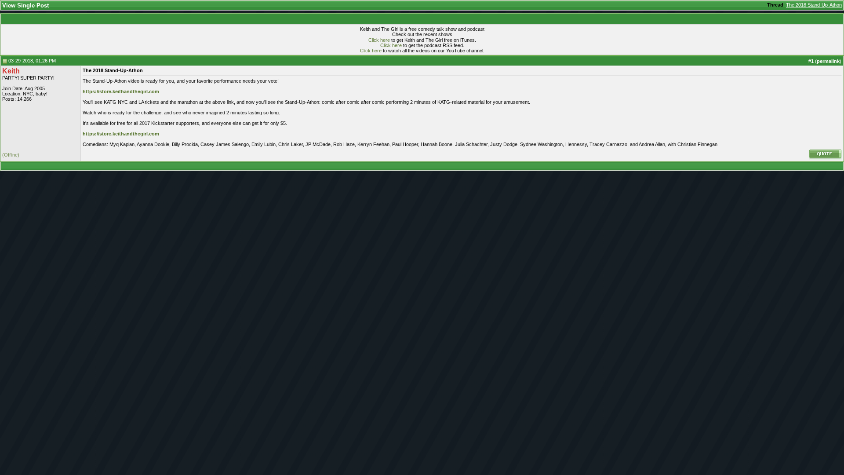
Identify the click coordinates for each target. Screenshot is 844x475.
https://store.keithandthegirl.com (121, 91)
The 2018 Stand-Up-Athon (814, 4)
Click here (379, 40)
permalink (828, 61)
